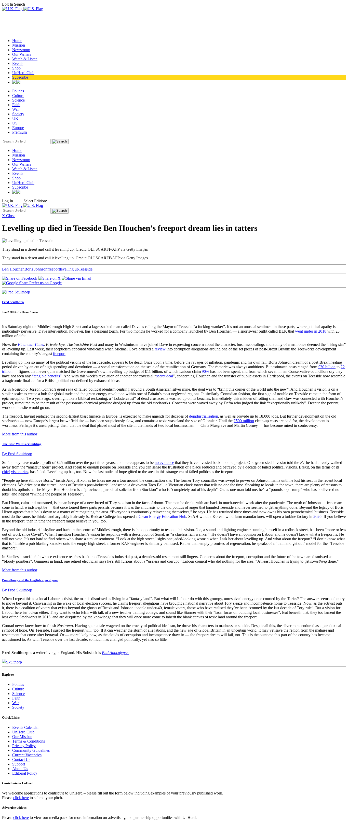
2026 (317, 516)
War (15, 109)
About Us (20, 768)
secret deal (164, 376)
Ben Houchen (13, 269)
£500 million (244, 421)
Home (17, 40)
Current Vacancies (27, 755)
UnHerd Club (23, 72)
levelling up (69, 269)
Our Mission (22, 736)
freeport (53, 269)
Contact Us (21, 759)
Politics (18, 91)
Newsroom (21, 50)
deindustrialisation (203, 416)
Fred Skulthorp (17, 454)
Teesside (85, 269)
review (160, 349)
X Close (8, 216)
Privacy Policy (24, 746)
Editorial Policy (24, 773)
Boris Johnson (35, 269)
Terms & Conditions (28, 741)
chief (6, 472)
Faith (16, 105)
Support (18, 764)
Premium (19, 132)
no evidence (164, 462)
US (15, 123)
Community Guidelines (31, 750)
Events (17, 63)
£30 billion (327, 367)
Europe (18, 127)
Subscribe (20, 77)
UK (15, 118)
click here (21, 797)
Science (18, 100)
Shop (16, 68)
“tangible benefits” (47, 376)
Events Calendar (25, 727)
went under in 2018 (310, 331)
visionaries (19, 472)
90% (205, 371)
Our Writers (21, 54)
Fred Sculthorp (13, 302)
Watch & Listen (24, 59)
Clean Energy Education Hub (162, 516)
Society (18, 114)
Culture (18, 95)
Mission (18, 45)
